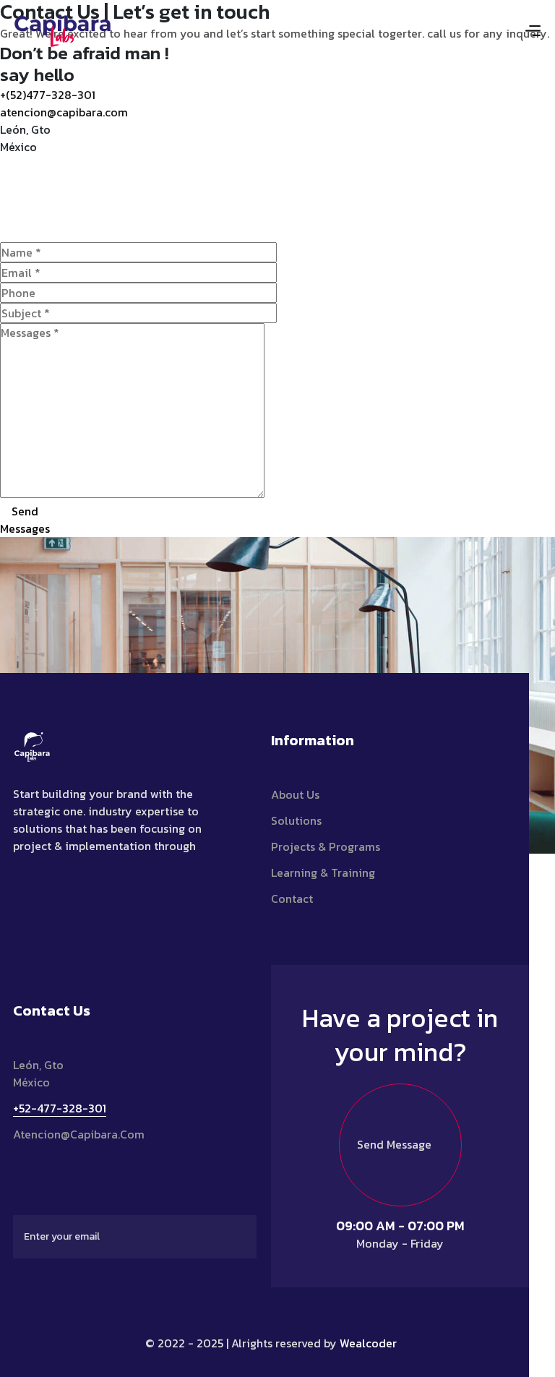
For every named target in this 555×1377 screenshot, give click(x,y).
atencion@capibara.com (64, 112)
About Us (295, 794)
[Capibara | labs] (62, 29)
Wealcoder (368, 1343)
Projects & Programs (325, 846)
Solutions (296, 820)
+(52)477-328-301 (47, 94)
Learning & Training (323, 872)
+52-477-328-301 (59, 1108)
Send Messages (25, 519)
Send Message (394, 1144)
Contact (292, 898)
